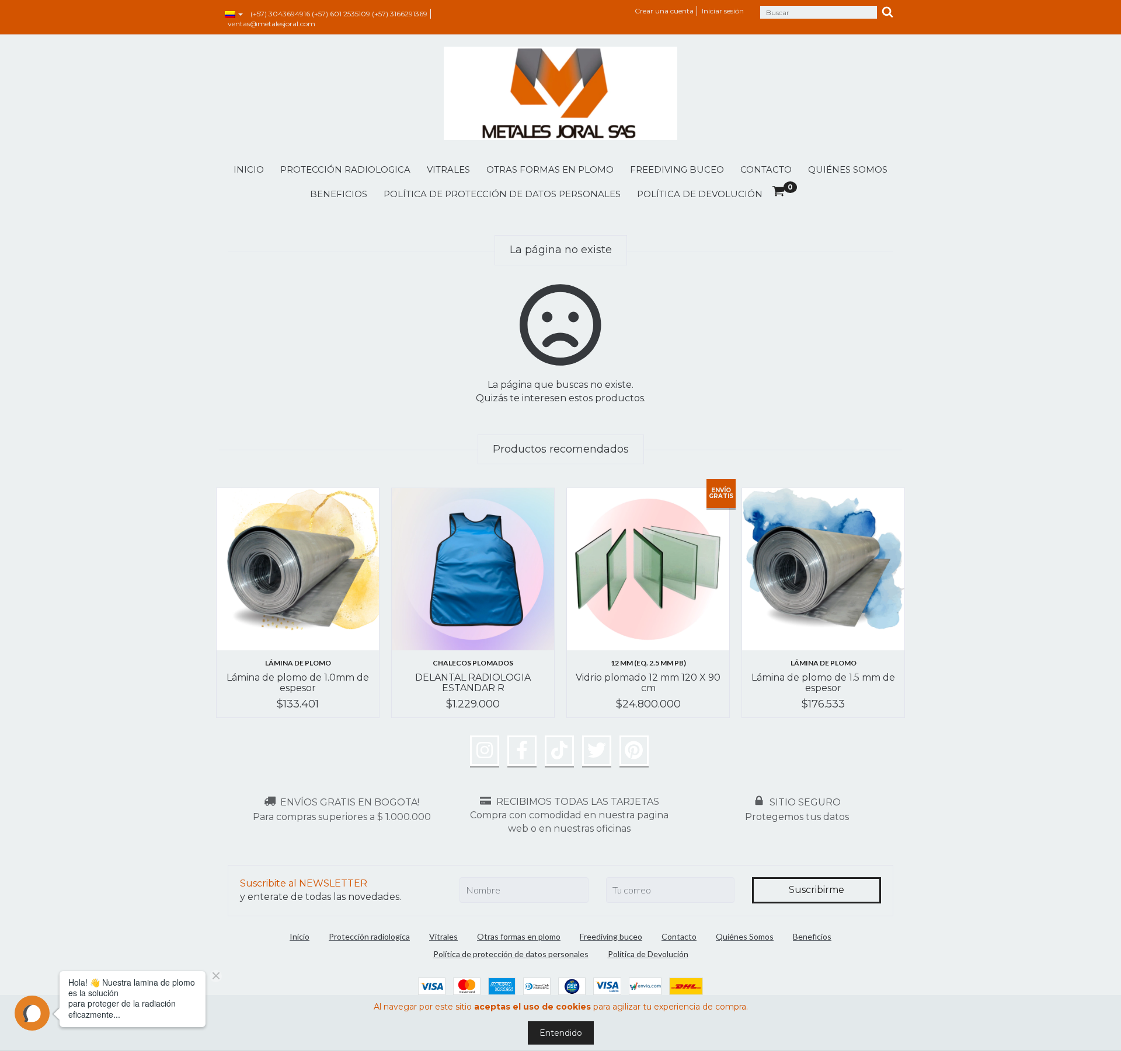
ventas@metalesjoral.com (271, 23)
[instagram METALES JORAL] (484, 750)
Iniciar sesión (723, 10)
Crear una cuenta (664, 10)
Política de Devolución (700, 193)
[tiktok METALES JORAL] (559, 750)
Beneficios (338, 193)
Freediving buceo (677, 169)
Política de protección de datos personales (502, 193)
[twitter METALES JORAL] (596, 750)
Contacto (766, 169)
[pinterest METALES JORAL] (634, 750)
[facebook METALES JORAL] (522, 750)
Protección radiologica (345, 169)
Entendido (560, 1033)
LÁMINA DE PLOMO (298, 662)
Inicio (249, 169)
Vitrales (448, 169)
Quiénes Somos (847, 169)
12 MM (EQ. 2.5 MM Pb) (648, 662)
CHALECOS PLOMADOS (473, 662)
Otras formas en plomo (550, 169)
